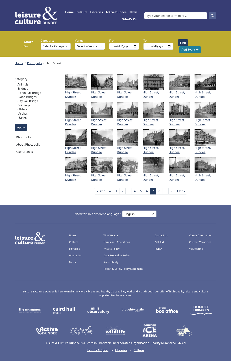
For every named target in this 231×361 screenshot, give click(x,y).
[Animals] (37, 84)
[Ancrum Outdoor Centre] (184, 330)
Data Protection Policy (116, 255)
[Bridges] (37, 89)
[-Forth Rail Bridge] (37, 93)
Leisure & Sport (97, 350)
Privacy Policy (111, 248)
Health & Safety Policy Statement (123, 268)
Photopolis (34, 63)
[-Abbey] (37, 109)
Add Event (189, 50)
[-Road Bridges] (37, 97)
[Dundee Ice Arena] (150, 330)
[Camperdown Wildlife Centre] (115, 330)
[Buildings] (37, 105)
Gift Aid (159, 242)
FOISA (158, 248)
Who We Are (110, 235)
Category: (47, 41)
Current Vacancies (200, 242)
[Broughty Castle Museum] (133, 310)
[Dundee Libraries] (201, 310)
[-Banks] (37, 118)
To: (145, 41)
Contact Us (161, 235)
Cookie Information (200, 235)
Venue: (79, 41)
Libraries (96, 12)
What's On (129, 19)
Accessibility (111, 262)
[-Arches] (37, 113)
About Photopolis (28, 144)
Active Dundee (116, 12)
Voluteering (196, 248)
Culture (82, 12)
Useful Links (24, 152)
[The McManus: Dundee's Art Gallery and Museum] (30, 310)
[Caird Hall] (64, 310)
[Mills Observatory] (98, 310)
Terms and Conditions (116, 242)
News (133, 12)
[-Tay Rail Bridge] (37, 101)
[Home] (37, 16)
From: (113, 41)
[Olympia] (81, 330)
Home (69, 12)
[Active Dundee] (47, 330)
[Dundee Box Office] (167, 310)
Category (21, 79)
